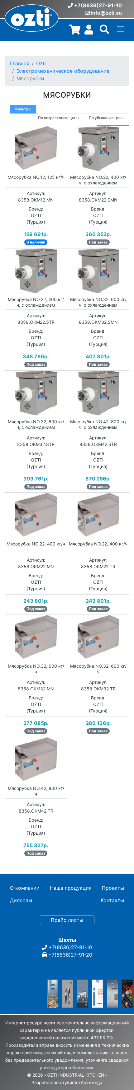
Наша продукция (71, 888)
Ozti (41, 63)
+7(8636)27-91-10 (98, 5)
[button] (104, 31)
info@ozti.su (106, 13)
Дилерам (21, 900)
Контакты (112, 900)
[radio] (58, 118)
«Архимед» (90, 1082)
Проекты (113, 888)
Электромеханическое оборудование (63, 71)
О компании (25, 888)
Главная (19, 63)
